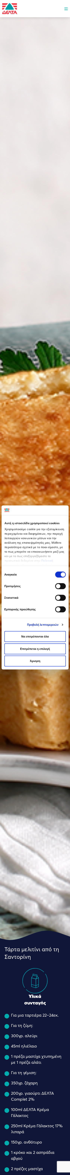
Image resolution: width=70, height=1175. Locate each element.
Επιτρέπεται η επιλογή (35, 648)
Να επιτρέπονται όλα (35, 636)
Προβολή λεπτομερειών (43, 624)
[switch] (60, 586)
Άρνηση (35, 661)
